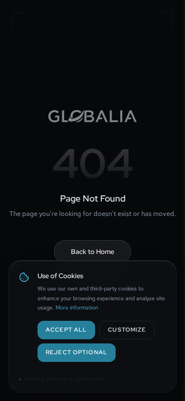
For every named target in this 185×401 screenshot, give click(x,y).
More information (76, 307)
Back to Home (92, 251)
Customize (127, 329)
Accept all (66, 329)
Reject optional (76, 352)
